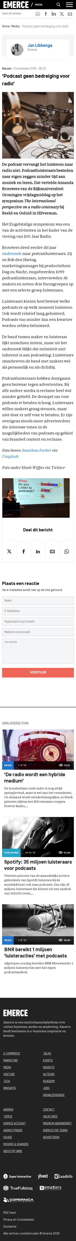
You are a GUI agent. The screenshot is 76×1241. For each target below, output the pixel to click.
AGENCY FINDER (12, 1130)
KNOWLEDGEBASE (54, 1095)
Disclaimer (9, 1226)
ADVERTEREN (51, 1137)
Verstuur (38, 672)
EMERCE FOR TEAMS (55, 1130)
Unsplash (10, 457)
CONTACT (49, 1109)
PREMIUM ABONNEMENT (57, 1123)
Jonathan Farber (36, 451)
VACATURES (50, 1116)
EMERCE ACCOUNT (14, 1123)
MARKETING (10, 1060)
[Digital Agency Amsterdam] (17, 1176)
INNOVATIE (9, 1088)
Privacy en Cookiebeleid (18, 1219)
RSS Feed (9, 1213)
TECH (6, 1081)
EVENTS (48, 1060)
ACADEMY (49, 1081)
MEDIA (7, 1067)
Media (38, 5)
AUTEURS (49, 1074)
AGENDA (8, 1109)
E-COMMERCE (11, 1053)
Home (6, 26)
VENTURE (9, 1074)
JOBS (46, 1088)
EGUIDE (7, 1137)
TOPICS (7, 1116)
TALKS (47, 1053)
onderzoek (12, 254)
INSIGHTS (48, 1067)
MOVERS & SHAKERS (15, 1144)
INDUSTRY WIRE (12, 1151)
